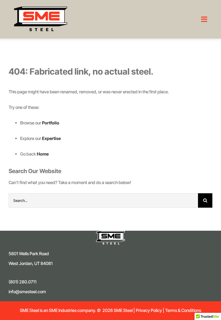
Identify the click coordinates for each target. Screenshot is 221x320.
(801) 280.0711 (23, 282)
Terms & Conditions (183, 310)
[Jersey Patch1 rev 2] (110, 233)
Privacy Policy (149, 310)
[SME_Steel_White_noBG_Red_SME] (40, 8)
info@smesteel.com (27, 291)
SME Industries (62, 310)
